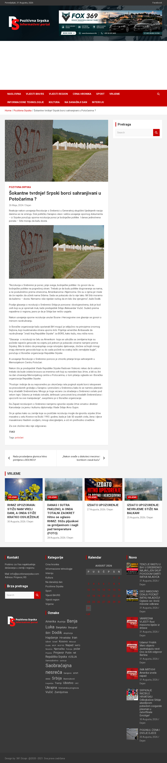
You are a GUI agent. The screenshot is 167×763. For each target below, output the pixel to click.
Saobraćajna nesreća (59, 669)
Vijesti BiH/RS (35, 93)
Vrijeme (114, 93)
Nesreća (49, 649)
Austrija (61, 621)
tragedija (49, 683)
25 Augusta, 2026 (136, 517)
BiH (48, 633)
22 (114, 595)
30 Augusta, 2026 (16, 521)
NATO (77, 645)
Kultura (54, 102)
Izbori (48, 641)
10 (88, 589)
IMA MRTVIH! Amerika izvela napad (148, 672)
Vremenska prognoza (68, 688)
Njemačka (59, 648)
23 (119, 595)
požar (77, 648)
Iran (74, 637)
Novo (133, 557)
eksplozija (68, 633)
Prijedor (49, 653)
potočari (19, 437)
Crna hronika (82, 93)
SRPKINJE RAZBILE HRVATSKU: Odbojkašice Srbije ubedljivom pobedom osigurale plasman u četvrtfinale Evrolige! (151, 703)
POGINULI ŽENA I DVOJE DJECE (150, 731)
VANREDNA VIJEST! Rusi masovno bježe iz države (150, 623)
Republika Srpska (56, 656)
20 (103, 595)
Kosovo (63, 641)
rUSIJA (72, 656)
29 (114, 601)
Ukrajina (51, 687)
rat (74, 652)
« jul (88, 614)
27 (103, 601)
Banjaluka (61, 627)
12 (98, 589)
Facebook (157, 2)
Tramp (58, 683)
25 (93, 601)
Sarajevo (68, 673)
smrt (75, 673)
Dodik (57, 632)
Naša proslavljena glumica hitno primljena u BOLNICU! (30, 458)
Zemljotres (61, 692)
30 (119, 601)
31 (88, 607)
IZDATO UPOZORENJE (103, 505)
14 (108, 589)
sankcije (63, 661)
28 (108, 601)
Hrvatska (65, 637)
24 (88, 601)
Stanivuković (69, 679)
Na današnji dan (76, 102)
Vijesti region (58, 93)
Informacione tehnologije (25, 102)
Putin (68, 652)
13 (103, 589)
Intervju (98, 102)
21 (108, 595)
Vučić (49, 692)
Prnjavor (58, 652)
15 (114, 589)
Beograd (72, 627)
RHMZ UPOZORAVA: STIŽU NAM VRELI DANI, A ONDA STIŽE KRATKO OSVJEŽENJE (23, 511)
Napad (69, 645)
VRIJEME (14, 474)
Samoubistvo (52, 660)
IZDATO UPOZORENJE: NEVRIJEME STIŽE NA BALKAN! (143, 509)
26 (98, 601)
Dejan (28, 205)
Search (156, 132)
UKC (77, 683)
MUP (54, 645)
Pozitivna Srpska (20, 187)
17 (88, 595)
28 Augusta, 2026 (56, 537)
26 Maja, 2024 (16, 205)
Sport (100, 93)
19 (98, 595)
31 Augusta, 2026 (149, 580)
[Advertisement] (83, 65)
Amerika (51, 621)
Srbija (57, 678)
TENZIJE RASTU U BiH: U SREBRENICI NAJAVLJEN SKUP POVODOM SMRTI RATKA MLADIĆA (151, 570)
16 (119, 589)
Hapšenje (52, 637)
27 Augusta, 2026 (96, 509)
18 (93, 595)
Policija (69, 649)
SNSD (48, 679)
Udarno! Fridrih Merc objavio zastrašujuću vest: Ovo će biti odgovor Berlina (151, 649)
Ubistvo (68, 683)
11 (93, 589)
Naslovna (14, 93)
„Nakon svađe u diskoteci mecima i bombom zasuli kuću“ (81, 458)
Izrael (54, 641)
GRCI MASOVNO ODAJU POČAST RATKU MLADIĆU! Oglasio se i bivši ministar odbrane (150, 598)
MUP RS (61, 645)
